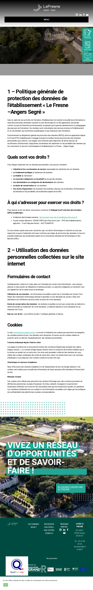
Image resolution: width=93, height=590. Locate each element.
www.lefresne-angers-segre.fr (24, 332)
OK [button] (6, 585)
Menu (46, 19)
